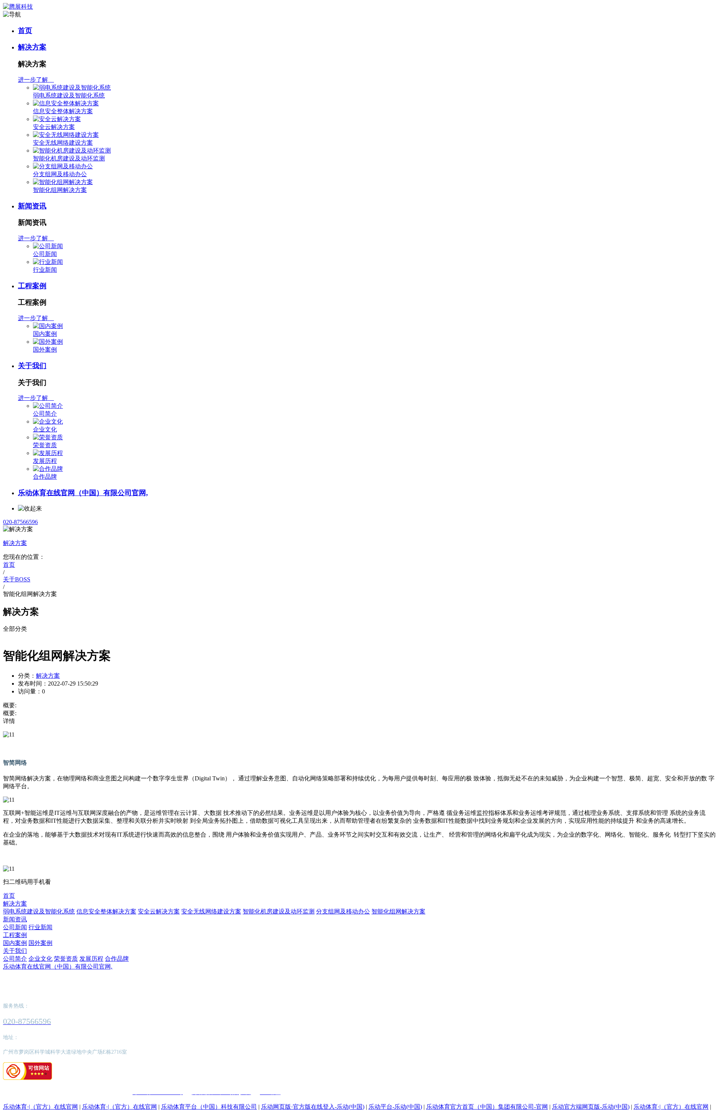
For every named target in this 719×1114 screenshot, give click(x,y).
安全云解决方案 (54, 127)
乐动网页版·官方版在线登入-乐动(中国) (312, 1107)
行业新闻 (45, 270)
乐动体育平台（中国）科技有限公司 (209, 1107)
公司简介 (45, 413)
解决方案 (32, 47)
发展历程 (45, 461)
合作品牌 (45, 476)
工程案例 (32, 286)
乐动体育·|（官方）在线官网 (40, 1107)
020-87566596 (20, 522)
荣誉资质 (45, 445)
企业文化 (45, 429)
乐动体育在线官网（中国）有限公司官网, (83, 493)
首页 (25, 30)
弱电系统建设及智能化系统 (69, 95)
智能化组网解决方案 (60, 190)
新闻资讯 (32, 206)
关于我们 (32, 366)
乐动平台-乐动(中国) (395, 1107)
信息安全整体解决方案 (63, 111)
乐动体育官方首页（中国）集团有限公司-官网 (487, 1107)
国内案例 (45, 334)
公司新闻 (45, 254)
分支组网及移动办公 (60, 174)
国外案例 (45, 349)
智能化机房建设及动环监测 (69, 158)
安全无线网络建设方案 (63, 142)
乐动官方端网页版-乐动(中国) (590, 1107)
